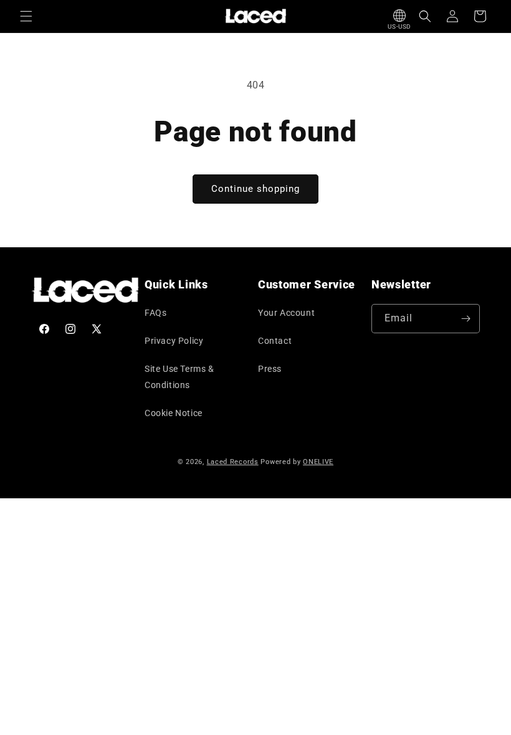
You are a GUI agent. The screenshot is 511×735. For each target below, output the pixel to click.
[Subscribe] (465, 318)
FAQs (155, 313)
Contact (275, 341)
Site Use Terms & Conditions (179, 376)
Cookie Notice (174, 413)
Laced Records (233, 462)
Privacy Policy (174, 341)
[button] (26, 16)
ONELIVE (318, 462)
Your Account (286, 313)
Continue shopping (255, 188)
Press (270, 369)
